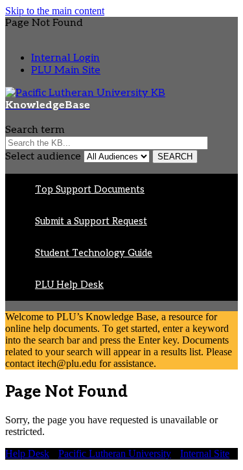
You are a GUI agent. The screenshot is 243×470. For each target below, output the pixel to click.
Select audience (43, 156)
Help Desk (27, 453)
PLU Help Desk (69, 284)
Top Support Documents (90, 189)
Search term (35, 130)
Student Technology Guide (93, 253)
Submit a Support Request (91, 221)
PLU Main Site (65, 70)
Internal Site (204, 453)
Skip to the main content (54, 10)
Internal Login (65, 58)
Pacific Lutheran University (114, 453)
